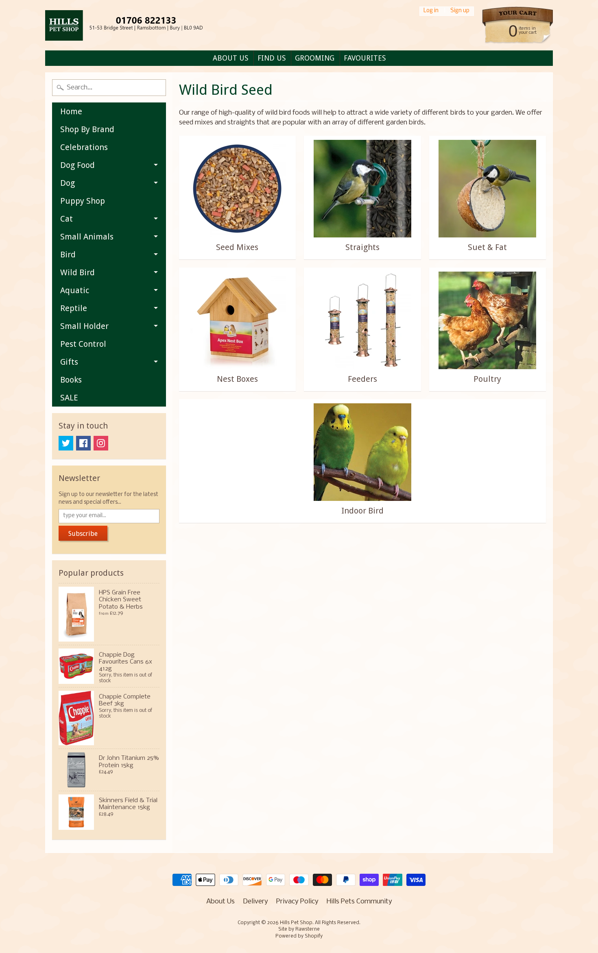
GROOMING (314, 58)
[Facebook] (83, 443)
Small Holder (84, 326)
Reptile (73, 308)
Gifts (69, 362)
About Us (220, 901)
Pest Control (83, 344)
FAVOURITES (365, 58)
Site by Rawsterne (299, 929)
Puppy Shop (82, 201)
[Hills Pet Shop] (134, 25)
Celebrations (84, 147)
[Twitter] (66, 443)
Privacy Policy (297, 901)
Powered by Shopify (299, 936)
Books (71, 380)
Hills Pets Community (359, 901)
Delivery (255, 901)
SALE (69, 398)
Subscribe (83, 533)
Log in (431, 11)
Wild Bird (77, 272)
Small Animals (86, 237)
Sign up (459, 11)
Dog (67, 183)
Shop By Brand (87, 129)
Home (71, 111)
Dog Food (77, 165)
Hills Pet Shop (296, 922)
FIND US (272, 58)
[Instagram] (101, 443)
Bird (68, 254)
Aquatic (74, 290)
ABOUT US (230, 58)
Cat (66, 219)
